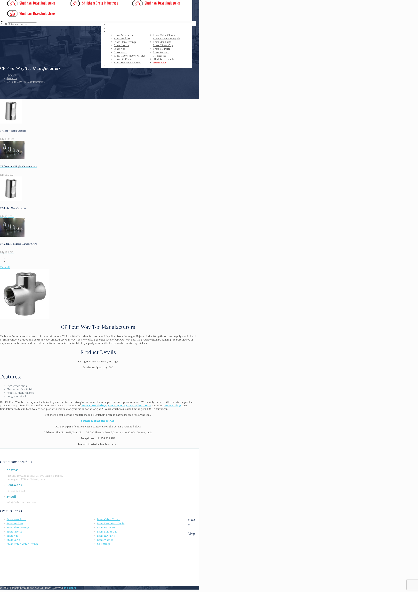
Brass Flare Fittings (94, 405)
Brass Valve (13, 539)
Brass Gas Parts (106, 527)
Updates (11, 74)
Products (12, 78)
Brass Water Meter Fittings (22, 543)
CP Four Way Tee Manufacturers (26, 81)
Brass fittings (172, 405)
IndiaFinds (70, 587)
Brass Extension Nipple (110, 523)
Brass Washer (105, 539)
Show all (5, 267)
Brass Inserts (14, 531)
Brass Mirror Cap (107, 531)
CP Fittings (103, 543)
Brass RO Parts (106, 535)
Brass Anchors (15, 523)
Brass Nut (12, 535)
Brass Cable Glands (138, 405)
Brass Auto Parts (16, 519)
